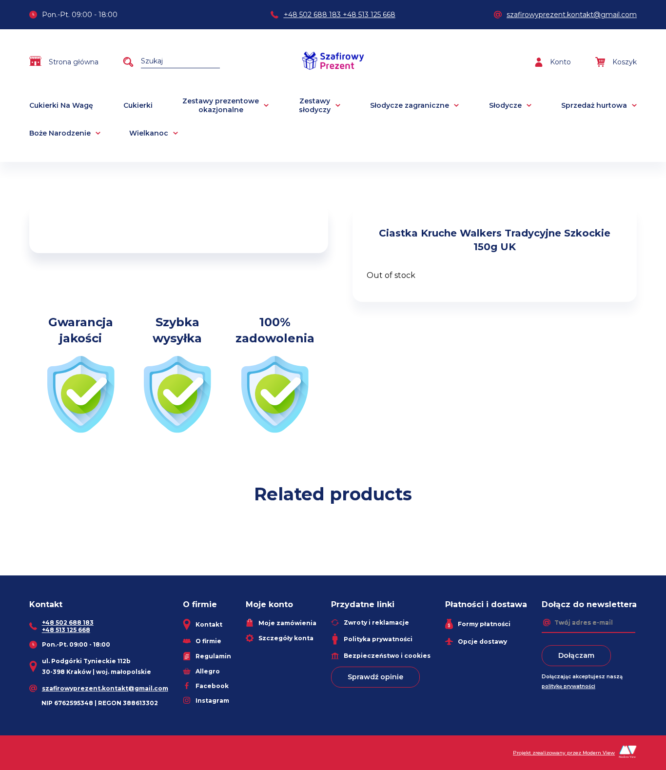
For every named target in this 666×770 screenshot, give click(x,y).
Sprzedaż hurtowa (594, 105)
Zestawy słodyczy (315, 105)
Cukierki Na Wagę (61, 105)
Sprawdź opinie (375, 676)
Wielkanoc (148, 133)
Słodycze (505, 105)
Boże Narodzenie (60, 133)
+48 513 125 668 (369, 14)
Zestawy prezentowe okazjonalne (220, 105)
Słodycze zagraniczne (409, 105)
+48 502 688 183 (312, 14)
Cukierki (138, 105)
